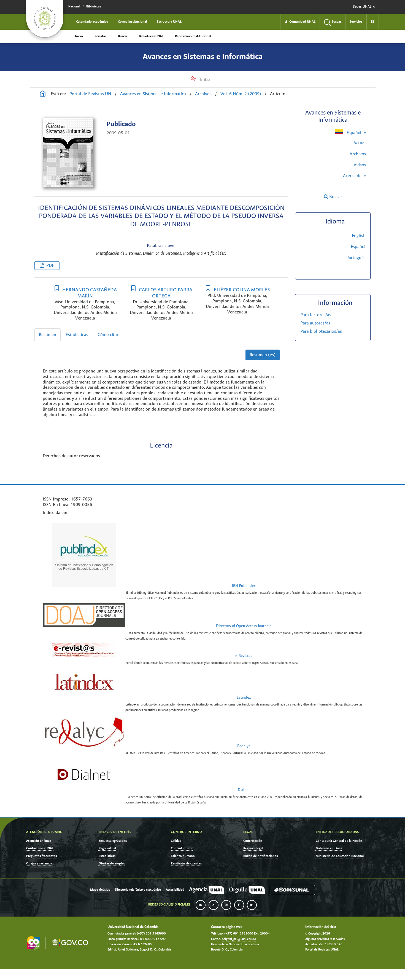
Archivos (203, 94)
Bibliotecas (93, 6)
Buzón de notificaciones (260, 856)
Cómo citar (108, 334)
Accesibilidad (175, 889)
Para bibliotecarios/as (321, 331)
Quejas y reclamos (39, 863)
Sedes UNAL (362, 7)
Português (356, 257)
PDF (50, 265)
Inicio (79, 36)
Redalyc (243, 746)
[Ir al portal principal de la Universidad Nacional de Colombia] (44, 18)
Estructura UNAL (169, 21)
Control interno (182, 848)
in (200, 905)
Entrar (205, 79)
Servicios (356, 21)
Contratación (252, 841)
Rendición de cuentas (186, 863)
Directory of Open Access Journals (243, 626)
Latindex (244, 698)
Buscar (122, 36)
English (359, 235)
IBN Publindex (244, 586)
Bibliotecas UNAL (151, 36)
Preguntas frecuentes (41, 856)
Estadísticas (77, 334)
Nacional (74, 6)
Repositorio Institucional (193, 36)
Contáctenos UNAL (39, 848)
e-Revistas (243, 656)
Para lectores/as (315, 315)
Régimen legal (253, 848)
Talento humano (183, 856)
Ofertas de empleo (112, 863)
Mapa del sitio (100, 889)
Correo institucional (132, 21)
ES (372, 21)
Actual (359, 143)
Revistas (100, 36)
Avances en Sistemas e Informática (203, 56)
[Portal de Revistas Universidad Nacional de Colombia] (42, 94)
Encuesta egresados (113, 841)
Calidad (176, 841)
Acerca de (353, 176)
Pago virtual (107, 848)
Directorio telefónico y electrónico (138, 889)
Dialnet (244, 790)
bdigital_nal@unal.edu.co (239, 939)
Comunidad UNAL (300, 21)
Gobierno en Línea (329, 848)
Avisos (360, 165)
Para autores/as (315, 323)
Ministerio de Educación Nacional (340, 856)
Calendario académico (92, 21)
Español (354, 133)
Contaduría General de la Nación (339, 841)
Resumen (47, 334)
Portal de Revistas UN (90, 94)
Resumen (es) (263, 355)
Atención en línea (38, 841)
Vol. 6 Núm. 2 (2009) (240, 94)
